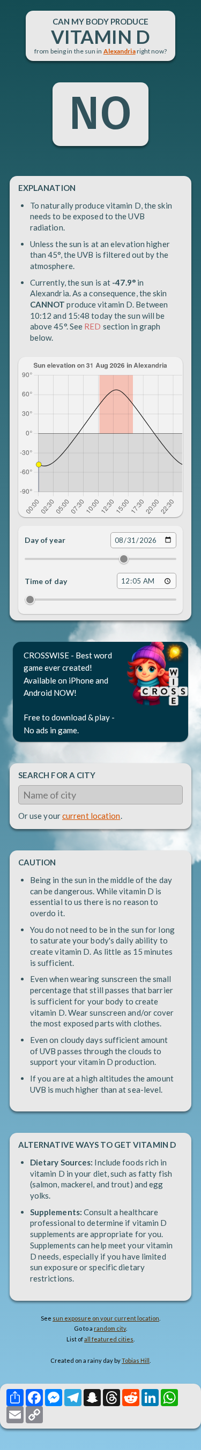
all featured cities (108, 1339)
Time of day (46, 581)
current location (91, 815)
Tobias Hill (136, 1360)
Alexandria (119, 51)
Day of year (45, 539)
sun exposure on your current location (106, 1318)
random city (110, 1328)
